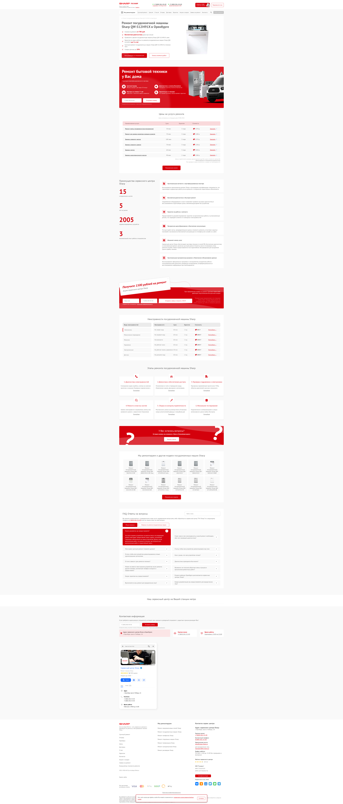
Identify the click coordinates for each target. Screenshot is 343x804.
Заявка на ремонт (195, 12)
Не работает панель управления (164, 350)
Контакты (204, 12)
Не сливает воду (159, 330)
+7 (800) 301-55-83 (160, 4)
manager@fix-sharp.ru (202, 748)
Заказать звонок (171, 439)
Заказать (212, 129)
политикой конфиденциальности (145, 304)
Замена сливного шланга (133, 145)
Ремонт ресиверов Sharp (165, 750)
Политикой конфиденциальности (157, 627)
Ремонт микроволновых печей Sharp (169, 728)
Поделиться (196, 783)
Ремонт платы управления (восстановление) (139, 129)
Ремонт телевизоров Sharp (166, 743)
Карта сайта (123, 777)
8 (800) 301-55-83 (201, 739)
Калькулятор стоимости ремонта (129, 766)
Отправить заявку (151, 100)
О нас (156, 12)
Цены (150, 12)
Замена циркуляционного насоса (135, 155)
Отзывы (162, 12)
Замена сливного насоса (133, 139)
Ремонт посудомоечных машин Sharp (169, 732)
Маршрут (127, 680)
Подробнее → (212, 330)
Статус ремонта (218, 12)
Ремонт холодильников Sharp (167, 746)
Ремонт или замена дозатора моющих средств (140, 134)
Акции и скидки (184, 12)
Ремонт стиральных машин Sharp (168, 739)
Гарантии (175, 12)
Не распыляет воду (160, 355)
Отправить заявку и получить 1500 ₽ (175, 301)
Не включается (159, 340)
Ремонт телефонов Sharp (165, 735)
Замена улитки (130, 150)
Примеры (122, 741)
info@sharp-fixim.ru (201, 744)
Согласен (201, 798)
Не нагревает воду (160, 335)
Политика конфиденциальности (171, 792)
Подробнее (136, 390)
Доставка (168, 12)
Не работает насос (160, 345)
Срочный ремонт (142, 12)
